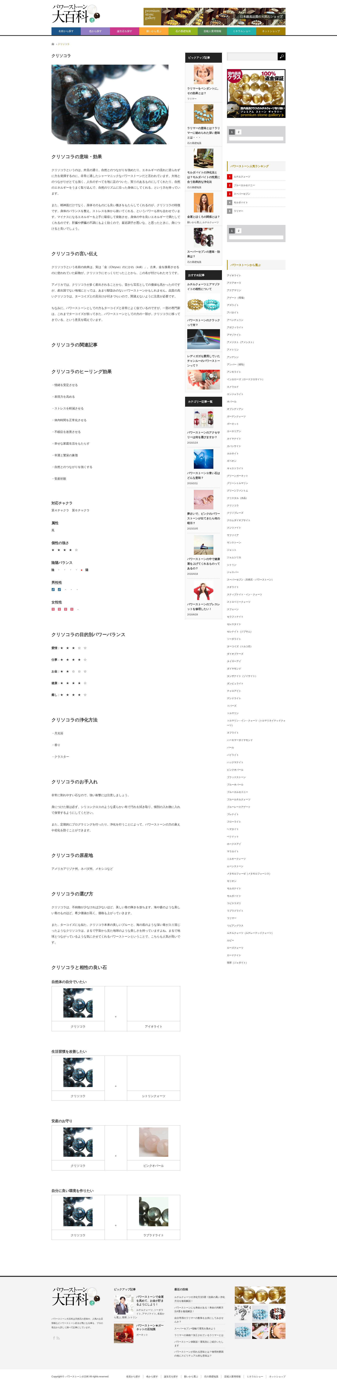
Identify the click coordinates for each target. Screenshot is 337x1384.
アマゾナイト (234, 334)
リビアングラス (235, 925)
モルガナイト (234, 888)
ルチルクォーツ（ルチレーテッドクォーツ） (250, 933)
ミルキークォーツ (236, 858)
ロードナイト (234, 955)
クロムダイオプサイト (238, 520)
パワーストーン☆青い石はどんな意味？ (203, 475)
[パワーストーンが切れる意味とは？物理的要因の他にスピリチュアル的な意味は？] (278, 1331)
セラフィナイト (235, 616)
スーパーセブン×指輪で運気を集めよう (195, 1328)
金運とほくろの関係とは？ (203, 216)
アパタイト (233, 312)
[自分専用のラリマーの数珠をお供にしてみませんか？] (260, 1314)
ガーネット (233, 423)
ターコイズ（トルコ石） (240, 646)
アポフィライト (235, 327)
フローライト (234, 821)
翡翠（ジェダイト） (237, 962)
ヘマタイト (233, 829)
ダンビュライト (235, 683)
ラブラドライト (235, 910)
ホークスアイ (234, 844)
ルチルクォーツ (210, 222)
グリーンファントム (237, 490)
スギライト (233, 587)
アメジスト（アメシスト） (241, 342)
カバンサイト (234, 446)
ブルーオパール (235, 784)
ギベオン (231, 461)
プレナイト (233, 814)
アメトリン (233, 349)
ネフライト (233, 732)
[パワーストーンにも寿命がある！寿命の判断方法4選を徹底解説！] (243, 1314)
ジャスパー (233, 572)
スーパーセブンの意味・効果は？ (203, 254)
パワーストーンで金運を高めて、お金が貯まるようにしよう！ (150, 1300)
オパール (231, 401)
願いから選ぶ (153, 31)
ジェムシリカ (234, 557)
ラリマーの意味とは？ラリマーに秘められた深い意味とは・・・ (203, 133)
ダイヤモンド (234, 668)
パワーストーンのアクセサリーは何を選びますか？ (203, 435)
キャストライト (235, 468)
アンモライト (234, 372)
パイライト (233, 755)
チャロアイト (234, 691)
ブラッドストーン (236, 777)
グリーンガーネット (237, 475)
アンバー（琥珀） (236, 364)
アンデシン (233, 357)
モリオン (231, 881)
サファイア (233, 535)
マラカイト (233, 851)
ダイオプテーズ (235, 653)
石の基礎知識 (183, 31)
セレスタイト (234, 624)
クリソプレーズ (235, 513)
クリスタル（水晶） (237, 498)
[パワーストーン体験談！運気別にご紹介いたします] (260, 1331)
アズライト (233, 305)
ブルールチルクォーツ (238, 799)
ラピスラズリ (234, 903)
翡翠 (124, 1317)
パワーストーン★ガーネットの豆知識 (150, 1327)
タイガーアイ (234, 661)
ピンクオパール (235, 769)
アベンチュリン (235, 320)
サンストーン (234, 542)
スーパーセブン (242, 193)
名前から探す (66, 31)
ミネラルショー (242, 31)
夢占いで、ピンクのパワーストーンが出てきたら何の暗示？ (203, 518)
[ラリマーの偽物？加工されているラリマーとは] (243, 1331)
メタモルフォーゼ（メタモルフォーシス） (249, 873)
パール (230, 747)
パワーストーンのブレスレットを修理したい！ (203, 606)
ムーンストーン (235, 866)
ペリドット (233, 836)
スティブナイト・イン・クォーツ (244, 594)
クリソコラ (233, 505)
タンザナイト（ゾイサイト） (242, 676)
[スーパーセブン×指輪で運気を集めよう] (278, 1314)
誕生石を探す (124, 31)
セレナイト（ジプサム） (240, 631)
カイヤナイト (234, 438)
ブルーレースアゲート (238, 807)
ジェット (231, 550)
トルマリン (233, 713)
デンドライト (234, 698)
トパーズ (231, 705)
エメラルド (233, 386)
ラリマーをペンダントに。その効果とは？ (203, 91)
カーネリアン (234, 431)
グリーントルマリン (237, 483)
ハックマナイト (235, 762)
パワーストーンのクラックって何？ (203, 322)
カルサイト (233, 453)
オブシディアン (235, 409)
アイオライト (234, 275)
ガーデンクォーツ (236, 416)
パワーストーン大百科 (77, 1376)
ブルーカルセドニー (244, 185)
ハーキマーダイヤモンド (240, 740)
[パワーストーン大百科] (75, 13)
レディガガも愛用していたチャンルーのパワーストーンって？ (203, 361)
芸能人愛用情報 (212, 31)
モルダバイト (241, 202)
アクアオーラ (234, 283)
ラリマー (192, 98)
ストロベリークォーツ (238, 602)
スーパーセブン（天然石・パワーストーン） (250, 579)
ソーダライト (234, 639)
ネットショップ (271, 31)
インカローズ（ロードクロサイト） (245, 379)
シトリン (231, 564)
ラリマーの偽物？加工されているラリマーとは (198, 1335)
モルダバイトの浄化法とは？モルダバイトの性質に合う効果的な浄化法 (203, 177)
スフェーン (233, 609)
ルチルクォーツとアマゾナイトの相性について (203, 287)
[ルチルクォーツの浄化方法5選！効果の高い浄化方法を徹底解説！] (260, 1295)
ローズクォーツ (235, 947)
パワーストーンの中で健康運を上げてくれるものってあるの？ (203, 563)
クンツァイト (234, 527)
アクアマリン (234, 290)
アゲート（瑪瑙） (236, 297)
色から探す (95, 31)
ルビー (230, 940)
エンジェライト (235, 394)
